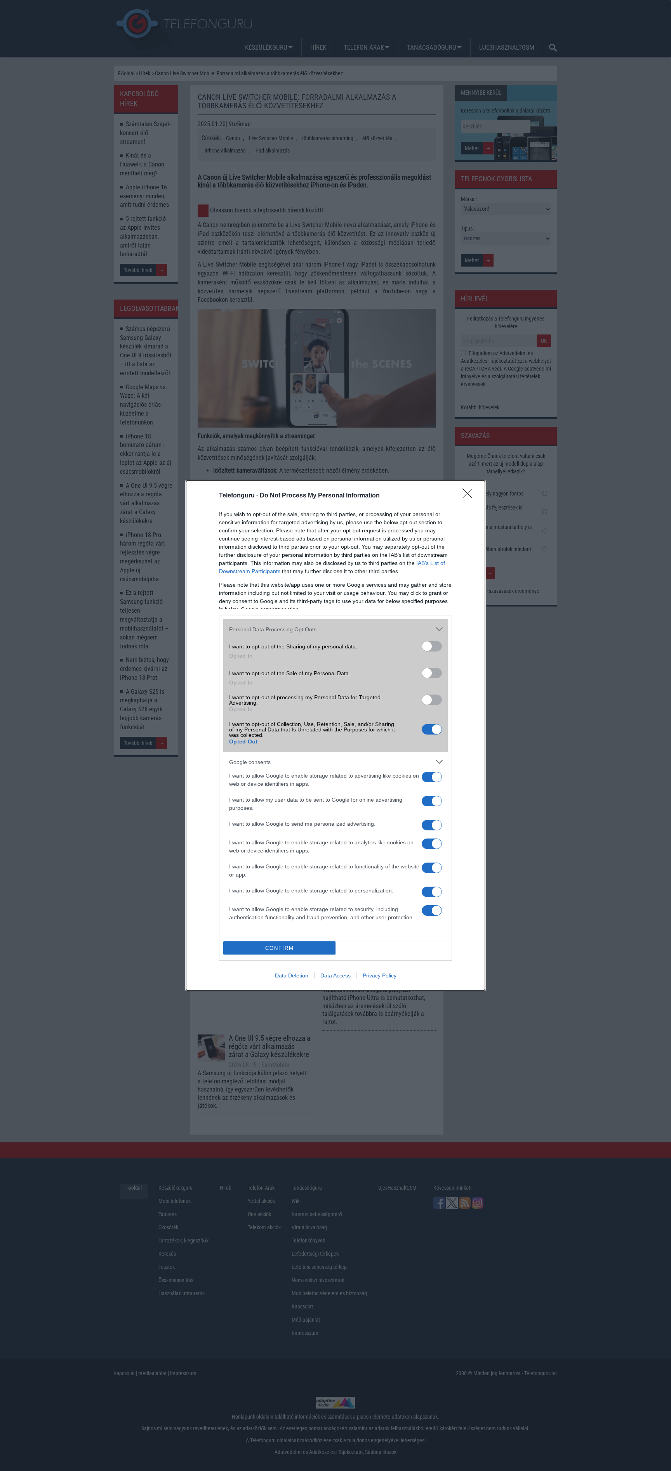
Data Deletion (291, 975)
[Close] (469, 496)
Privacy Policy (379, 975)
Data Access (335, 975)
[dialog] (335, 735)
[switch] (432, 646)
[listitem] (335, 629)
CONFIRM (279, 948)
